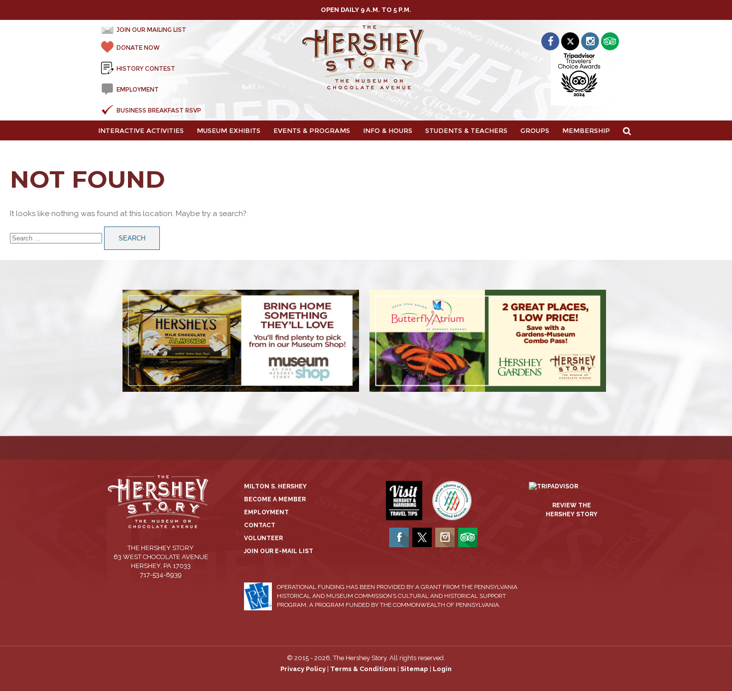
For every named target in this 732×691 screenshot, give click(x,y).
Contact (259, 525)
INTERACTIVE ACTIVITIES (141, 130)
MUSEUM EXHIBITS (228, 130)
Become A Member (275, 499)
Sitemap (414, 669)
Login (442, 669)
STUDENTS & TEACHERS (466, 130)
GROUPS (534, 130)
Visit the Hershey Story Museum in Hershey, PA (366, 58)
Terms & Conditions (363, 669)
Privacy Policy (303, 669)
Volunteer (263, 538)
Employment (266, 512)
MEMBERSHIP (586, 130)
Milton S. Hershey (275, 486)
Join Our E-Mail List (278, 551)
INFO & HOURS (387, 130)
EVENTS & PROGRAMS (311, 130)
